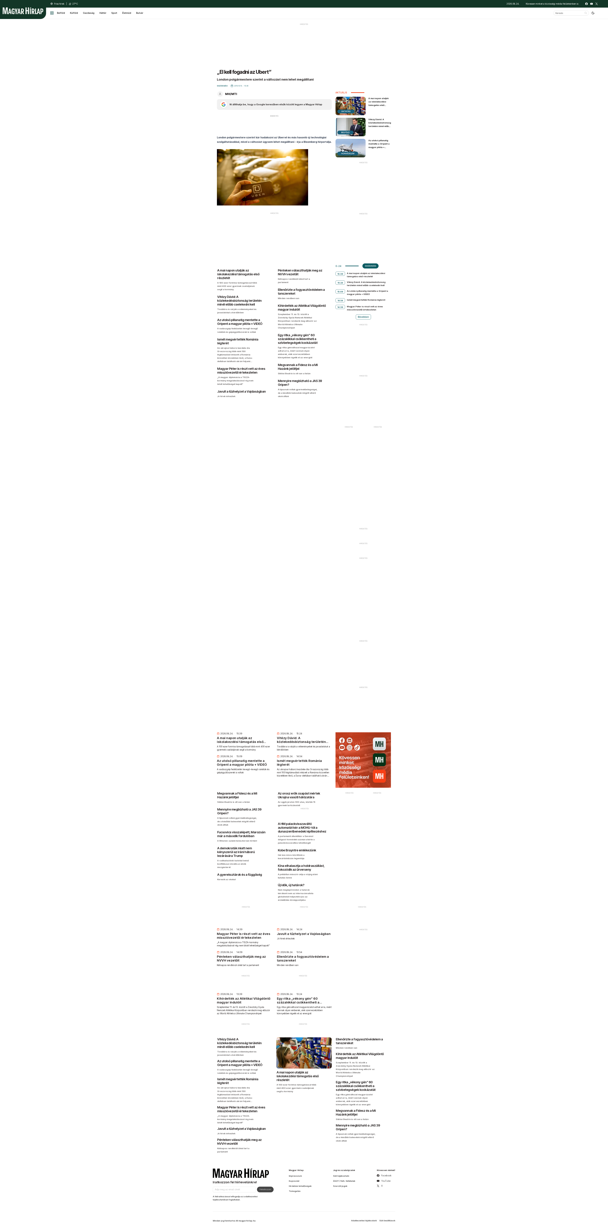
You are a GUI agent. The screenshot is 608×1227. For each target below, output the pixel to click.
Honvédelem (347, 153)
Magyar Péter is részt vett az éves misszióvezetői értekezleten (365, 308)
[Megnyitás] (51, 13)
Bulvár (139, 13)
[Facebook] (586, 4)
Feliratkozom (265, 1189)
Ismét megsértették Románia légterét (366, 300)
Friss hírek (59, 3)
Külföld (74, 13)
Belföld (61, 13)
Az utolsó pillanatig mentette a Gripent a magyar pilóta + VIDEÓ (379, 145)
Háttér (102, 13)
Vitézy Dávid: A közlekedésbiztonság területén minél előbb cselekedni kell (379, 124)
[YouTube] (591, 4)
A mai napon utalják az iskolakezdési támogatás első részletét (378, 103)
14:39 (340, 307)
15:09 (340, 291)
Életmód (126, 13)
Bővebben (363, 316)
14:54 (340, 300)
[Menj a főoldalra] (23, 10)
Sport (114, 13)
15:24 (340, 282)
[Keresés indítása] (585, 13)
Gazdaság (88, 13)
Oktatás (346, 111)
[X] (596, 4)
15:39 (340, 274)
